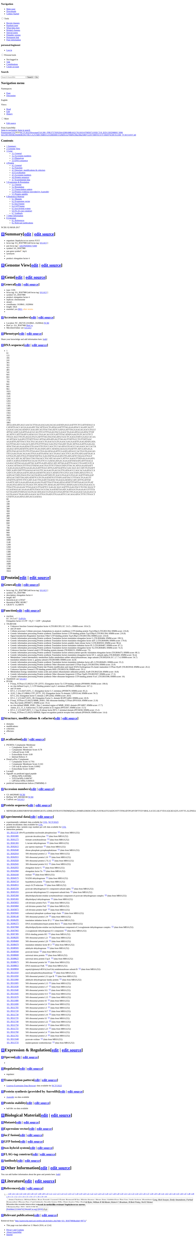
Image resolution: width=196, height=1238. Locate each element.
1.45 (177, 1194)
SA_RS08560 (13, 951)
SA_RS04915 (13, 885)
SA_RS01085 (13, 836)
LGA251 (33, 135)
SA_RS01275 (13, 839)
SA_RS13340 (13, 1039)
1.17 (73, 1194)
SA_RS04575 (13, 878)
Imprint (9, 1234)
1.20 (84, 1194)
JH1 (7, 135)
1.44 (173, 1194)
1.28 (114, 1194)
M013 (39, 135)
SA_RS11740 (13, 1021)
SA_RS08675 (13, 962)
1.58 (37, 1197)
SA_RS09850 (13, 969)
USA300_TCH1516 (122, 135)
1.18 (76, 1194)
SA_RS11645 (13, 993)
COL (13, 132)
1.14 (61, 1194)
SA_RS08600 (13, 955)
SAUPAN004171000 (28, 246)
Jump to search (24, 130)
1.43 (170, 1194)
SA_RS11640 (13, 990)
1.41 (162, 1194)
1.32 (129, 1194)
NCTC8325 (25, 132)
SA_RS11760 (13, 1032)
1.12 (54, 1194)
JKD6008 (16, 135)
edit (27, 234)
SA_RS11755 (13, 1028)
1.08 (39, 1194)
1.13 (58, 1194)
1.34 (136, 1194)
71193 (93, 132)
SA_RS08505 (13, 948)
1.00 (9, 1194)
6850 (88, 132)
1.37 (147, 1194)
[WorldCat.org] (30, 1209)
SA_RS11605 (13, 983)
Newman (34, 132)
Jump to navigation (9, 130)
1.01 (13, 1194)
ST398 (93, 135)
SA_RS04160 (13, 874)
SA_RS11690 (13, 1004)
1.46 (181, 1194)
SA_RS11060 (13, 979)
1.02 (17, 1194)
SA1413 (43, 243)
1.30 (121, 1194)
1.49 (192, 1194)
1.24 (99, 1194)
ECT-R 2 (100, 132)
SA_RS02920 (13, 860)
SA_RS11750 (13, 1025)
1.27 (110, 1194)
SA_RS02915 (13, 857)
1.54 (23, 1197)
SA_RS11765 (13, 1036)
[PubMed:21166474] (15, 1209)
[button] (2, 18)
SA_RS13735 (13, 1042)
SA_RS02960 (13, 871)
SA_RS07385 (13, 934)
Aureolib (10, 1097)
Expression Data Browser (21, 1086)
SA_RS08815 (13, 965)
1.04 (24, 1194)
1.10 (47, 1194)
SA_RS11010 (13, 972)
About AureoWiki (13, 1232)
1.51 (11, 1197)
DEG (20, 309)
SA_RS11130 (12, 832)
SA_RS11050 (13, 976)
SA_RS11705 (13, 1007)
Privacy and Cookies (15, 1230)
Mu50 (81, 135)
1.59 (41, 1197)
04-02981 (64, 132)
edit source (44, 234)
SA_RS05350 (13, 888)
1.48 (188, 1194)
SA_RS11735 (13, 1018)
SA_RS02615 (13, 846)
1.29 (117, 1194)
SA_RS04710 (13, 881)
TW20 (110, 135)
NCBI (46, 323)
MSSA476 (65, 135)
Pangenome (6, 132)
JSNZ (57, 132)
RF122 (87, 135)
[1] (59, 832)
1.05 (28, 1194)
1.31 (125, 1194)
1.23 (95, 1194)
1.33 (132, 1194)
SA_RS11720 (13, 1011)
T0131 (98, 135)
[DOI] (40, 1209)
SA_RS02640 (13, 850)
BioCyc (29, 325)
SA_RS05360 (13, 895)
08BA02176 (73, 132)
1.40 (159, 1194)
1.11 (50, 1194)
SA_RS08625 (13, 958)
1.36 (144, 1194)
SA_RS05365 (13, 899)
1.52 (15, 1197)
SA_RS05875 (13, 909)
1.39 (155, 1194)
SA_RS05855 (13, 902)
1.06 (32, 1194)
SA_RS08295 (13, 937)
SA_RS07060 (13, 927)
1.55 (26, 1197)
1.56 (30, 1197)
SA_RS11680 (13, 1000)
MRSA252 (46, 135)
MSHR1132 (56, 135)
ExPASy (22, 618)
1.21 (88, 1194)
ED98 (112, 132)
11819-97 (82, 132)
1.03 (20, 1194)
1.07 (35, 1194)
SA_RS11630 (13, 986)
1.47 (185, 1194)
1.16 (69, 1194)
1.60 (45, 1197)
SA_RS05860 (13, 906)
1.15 (65, 1194)
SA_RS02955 (13, 867)
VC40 (133, 135)
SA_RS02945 (13, 864)
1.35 (140, 1194)
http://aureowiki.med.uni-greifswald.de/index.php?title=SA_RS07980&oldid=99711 (50, 1221)
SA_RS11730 (13, 1014)
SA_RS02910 (13, 853)
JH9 (10, 135)
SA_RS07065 (13, 930)
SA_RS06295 (13, 920)
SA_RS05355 (13, 892)
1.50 (8, 1197)
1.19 (80, 1194)
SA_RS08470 (13, 944)
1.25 (103, 1194)
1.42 (166, 1194)
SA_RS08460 (13, 941)
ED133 (107, 132)
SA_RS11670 (13, 997)
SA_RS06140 (13, 916)
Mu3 (77, 135)
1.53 (19, 1197)
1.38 (151, 1194)
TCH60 (104, 135)
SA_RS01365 (13, 843)
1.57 (34, 1197)
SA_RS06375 (13, 923)
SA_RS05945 (13, 913)
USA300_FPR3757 (46, 132)
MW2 (72, 135)
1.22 (91, 1194)
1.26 (106, 1194)
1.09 (43, 1194)
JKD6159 (25, 135)
